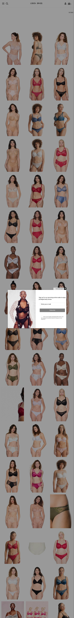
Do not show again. (60, 288)
